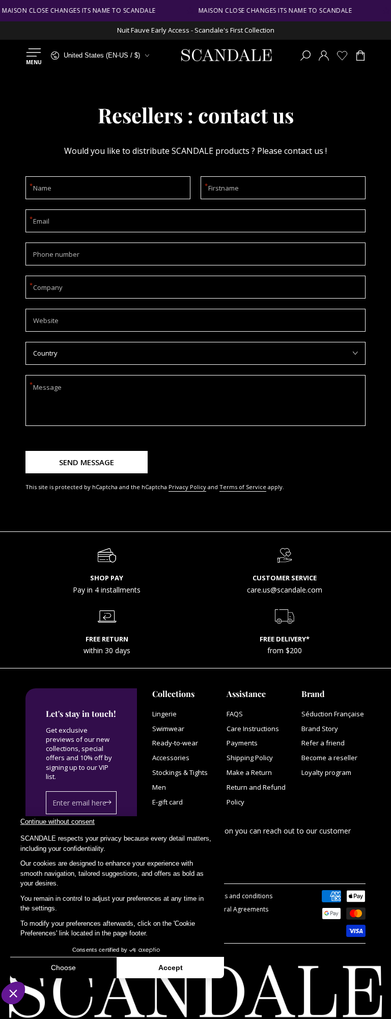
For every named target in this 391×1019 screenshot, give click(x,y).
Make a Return (249, 772)
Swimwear (168, 728)
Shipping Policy (250, 757)
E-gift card (167, 802)
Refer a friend (323, 742)
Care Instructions (253, 728)
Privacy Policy (187, 487)
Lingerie (164, 713)
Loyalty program (326, 772)
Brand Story (319, 728)
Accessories (170, 757)
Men (159, 787)
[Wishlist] (342, 55)
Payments (242, 742)
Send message (86, 462)
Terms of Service (242, 487)
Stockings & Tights (180, 772)
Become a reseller (329, 757)
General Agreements (238, 909)
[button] (305, 55)
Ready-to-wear (175, 742)
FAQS (235, 713)
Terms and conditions (240, 896)
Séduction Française (332, 713)
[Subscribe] (111, 802)
